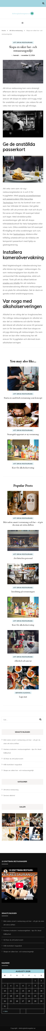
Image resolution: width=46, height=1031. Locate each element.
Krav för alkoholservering (23, 467)
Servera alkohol (23, 693)
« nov (5, 1011)
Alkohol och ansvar (23, 660)
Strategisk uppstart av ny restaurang (23, 434)
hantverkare (19, 234)
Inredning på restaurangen (23, 591)
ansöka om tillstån (11, 283)
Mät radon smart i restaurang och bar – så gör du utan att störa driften (23, 523)
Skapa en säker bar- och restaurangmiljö (18, 770)
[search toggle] (43, 3)
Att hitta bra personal (23, 558)
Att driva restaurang (23, 42)
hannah (16, 55)
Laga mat (23, 696)
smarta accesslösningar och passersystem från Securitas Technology (22, 199)
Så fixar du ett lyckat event (13, 759)
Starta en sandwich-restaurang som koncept (23, 397)
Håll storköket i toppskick (12, 765)
